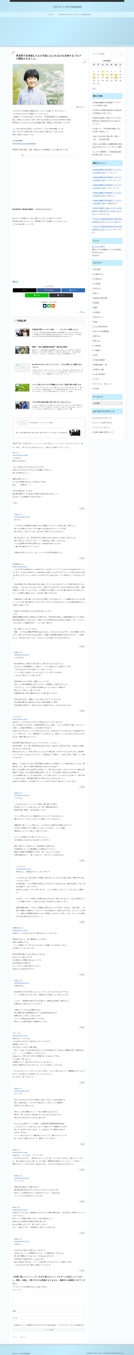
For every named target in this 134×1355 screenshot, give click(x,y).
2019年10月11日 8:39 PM (21, 795)
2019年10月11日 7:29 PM (19, 719)
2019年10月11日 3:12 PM (19, 1152)
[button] (61, 295)
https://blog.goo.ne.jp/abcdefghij (24, 144)
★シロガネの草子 (98, 246)
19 (107, 77)
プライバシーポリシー (102, 427)
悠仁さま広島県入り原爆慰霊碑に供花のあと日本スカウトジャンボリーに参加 (107, 145)
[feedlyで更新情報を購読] (49, 306)
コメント (16, 1290)
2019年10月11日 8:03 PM (19, 566)
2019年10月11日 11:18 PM (20, 455)
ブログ (16, 281)
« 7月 (94, 88)
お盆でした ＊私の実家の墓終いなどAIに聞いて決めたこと (106, 130)
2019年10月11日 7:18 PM (19, 930)
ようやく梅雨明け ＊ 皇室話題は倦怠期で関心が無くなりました (106, 153)
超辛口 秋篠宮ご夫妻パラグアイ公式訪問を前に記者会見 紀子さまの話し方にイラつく (106, 121)
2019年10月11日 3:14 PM (19, 1035)
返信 (83, 508)
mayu (16, 514)
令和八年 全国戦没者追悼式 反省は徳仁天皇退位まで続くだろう (106, 111)
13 (111, 74)
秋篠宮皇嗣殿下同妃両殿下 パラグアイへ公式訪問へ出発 (106, 104)
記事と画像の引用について (104, 432)
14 (116, 74)
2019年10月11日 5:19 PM (21, 1091)
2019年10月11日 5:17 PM (21, 1241)
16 (94, 77)
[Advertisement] (67, 32)
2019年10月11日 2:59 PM (19, 1210)
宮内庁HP (95, 255)
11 (103, 74)
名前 (14, 1311)
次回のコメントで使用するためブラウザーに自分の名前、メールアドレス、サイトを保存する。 (50, 1325)
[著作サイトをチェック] (45, 306)
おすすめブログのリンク (103, 418)
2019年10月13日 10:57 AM (22, 517)
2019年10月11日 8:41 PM (21, 655)
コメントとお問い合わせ (103, 423)
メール (14, 1318)
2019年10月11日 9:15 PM (23, 869)
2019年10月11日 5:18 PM (21, 1178)
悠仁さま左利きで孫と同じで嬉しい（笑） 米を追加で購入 (106, 137)
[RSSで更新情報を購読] (53, 306)
